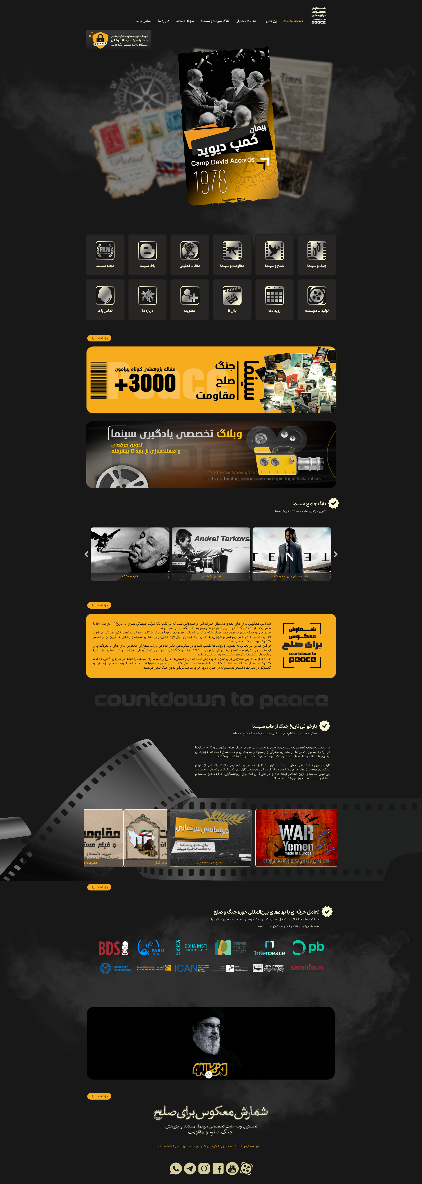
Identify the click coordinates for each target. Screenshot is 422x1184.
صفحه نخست (293, 21)
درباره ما (163, 21)
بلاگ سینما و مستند (214, 21)
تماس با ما (143, 21)
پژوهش (271, 21)
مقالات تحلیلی (246, 21)
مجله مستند (185, 21)
